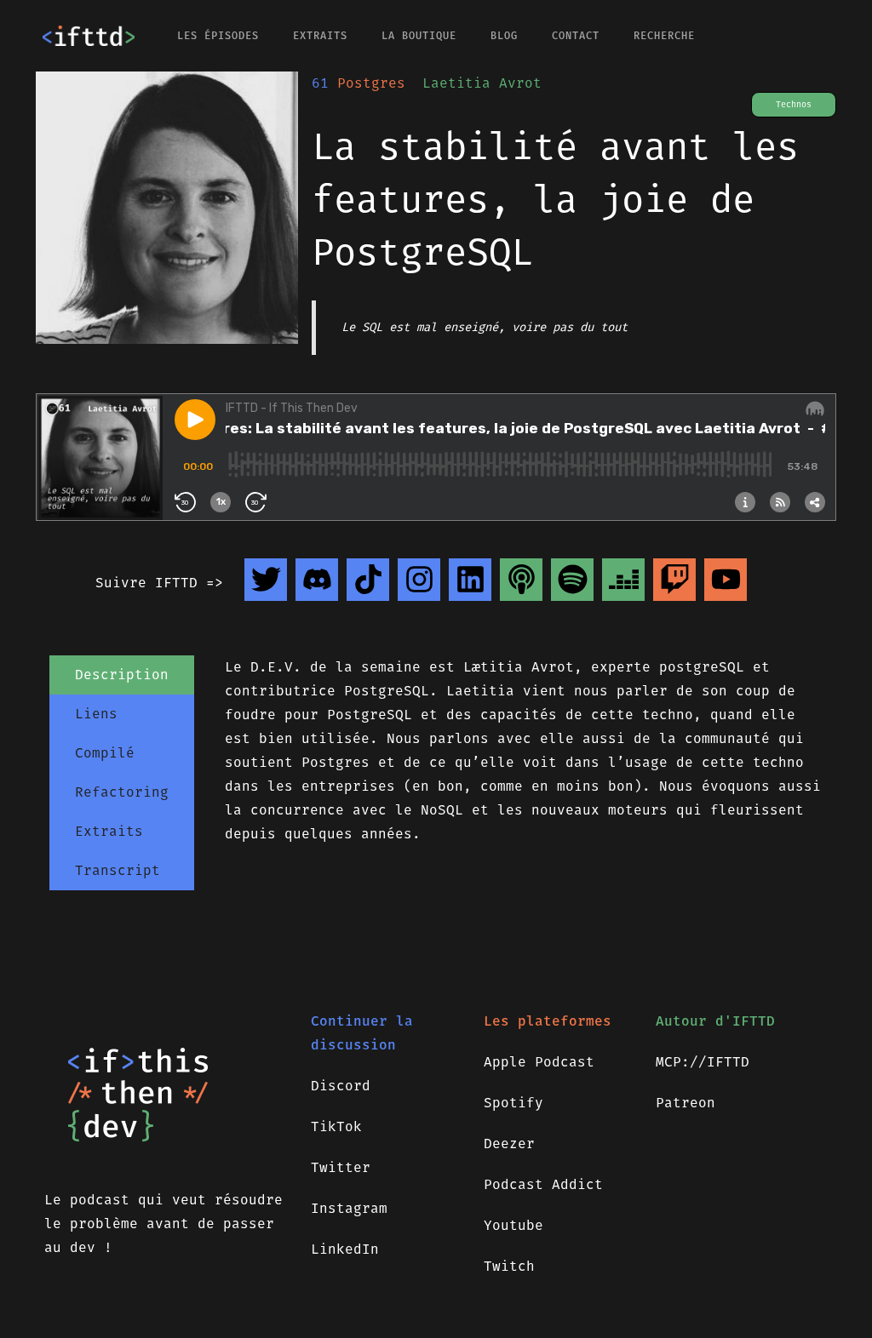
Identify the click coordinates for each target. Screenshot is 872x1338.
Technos (794, 105)
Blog (504, 36)
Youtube (513, 1225)
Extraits (320, 36)
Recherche (664, 36)
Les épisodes (218, 36)
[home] (89, 36)
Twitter (340, 1167)
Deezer (509, 1143)
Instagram (349, 1208)
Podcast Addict (543, 1184)
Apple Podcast (539, 1062)
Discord (340, 1086)
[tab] (121, 675)
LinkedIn (345, 1249)
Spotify (513, 1103)
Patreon (685, 1103)
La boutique (419, 36)
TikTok (336, 1126)
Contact (576, 36)
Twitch (509, 1266)
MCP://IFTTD (702, 1062)
